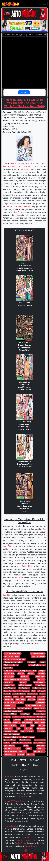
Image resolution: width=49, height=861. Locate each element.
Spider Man (8, 668)
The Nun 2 (41, 748)
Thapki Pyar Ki (26, 840)
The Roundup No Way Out (35, 705)
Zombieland (40, 677)
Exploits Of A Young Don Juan (14, 659)
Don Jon (42, 671)
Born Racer (31, 662)
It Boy (42, 662)
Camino (21, 674)
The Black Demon (10, 731)
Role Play (31, 700)
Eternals (23, 682)
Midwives (41, 697)
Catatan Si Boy (39, 708)
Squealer (7, 723)
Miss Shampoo (9, 708)
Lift (33, 691)
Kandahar (16, 723)
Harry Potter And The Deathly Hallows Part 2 (20, 671)
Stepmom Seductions (12, 734)
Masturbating (40, 740)
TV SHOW (34, 760)
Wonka (15, 697)
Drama (10, 206)
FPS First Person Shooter (13, 711)
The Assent (8, 682)
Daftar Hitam (31, 846)
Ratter (6, 743)
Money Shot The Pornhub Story (15, 751)
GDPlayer (24, 92)
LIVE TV (25, 765)
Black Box (41, 679)
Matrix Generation (38, 656)
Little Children (39, 682)
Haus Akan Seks (39, 743)
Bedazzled (24, 677)
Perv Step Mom (25, 740)
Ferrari (42, 694)
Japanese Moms (9, 740)
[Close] (25, 850)
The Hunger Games (11, 665)
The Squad (41, 717)
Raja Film (25, 169)
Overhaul (20, 754)
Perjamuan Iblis (10, 725)
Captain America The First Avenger (16, 679)
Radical (22, 694)
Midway (31, 674)
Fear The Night (39, 751)
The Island (41, 746)
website (22, 796)
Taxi (22, 697)
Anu (32, 725)
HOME (13, 760)
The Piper (7, 697)
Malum (6, 720)
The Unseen (40, 702)
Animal (15, 694)
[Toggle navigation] (44, 3)
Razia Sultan (20, 843)
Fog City (7, 717)
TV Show (15, 801)
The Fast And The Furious (13, 662)
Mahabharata (11, 826)
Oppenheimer (40, 723)
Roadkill (7, 694)
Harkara (42, 725)
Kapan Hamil (20, 700)
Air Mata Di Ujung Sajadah (13, 702)
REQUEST (24, 769)
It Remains (41, 711)
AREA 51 (14, 765)
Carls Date (41, 728)
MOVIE (23, 760)
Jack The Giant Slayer (11, 656)
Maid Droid (30, 754)
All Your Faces (31, 697)
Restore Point (32, 694)
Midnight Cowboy (25, 685)
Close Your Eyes (39, 714)
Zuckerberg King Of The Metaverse (16, 691)
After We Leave (9, 688)
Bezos (26, 746)
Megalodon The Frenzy (12, 748)
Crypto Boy (28, 728)
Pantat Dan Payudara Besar (21, 743)
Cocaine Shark (27, 723)
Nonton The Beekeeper (12, 653)
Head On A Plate (10, 714)
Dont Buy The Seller (25, 708)
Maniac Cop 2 (9, 674)
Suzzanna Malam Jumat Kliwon (24, 717)
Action (27, 206)
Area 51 (23, 801)
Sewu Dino (8, 728)
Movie (7, 801)
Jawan (23, 725)
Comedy (18, 206)
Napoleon (41, 700)
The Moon (41, 731)
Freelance (17, 720)
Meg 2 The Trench (27, 731)
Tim (18, 728)
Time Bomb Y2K (9, 705)
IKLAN (35, 765)
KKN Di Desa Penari (38, 653)
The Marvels (8, 700)
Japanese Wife (9, 746)
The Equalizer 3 (9, 754)
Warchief (41, 691)
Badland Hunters (39, 688)
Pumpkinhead (9, 685)
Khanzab (41, 674)
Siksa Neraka (9, 677)
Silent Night (25, 714)
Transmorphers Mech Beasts (35, 720)
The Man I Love (24, 688)
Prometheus (40, 685)
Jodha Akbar (30, 837)
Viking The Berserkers (37, 665)
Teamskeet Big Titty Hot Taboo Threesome (19, 737)
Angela (28, 748)
